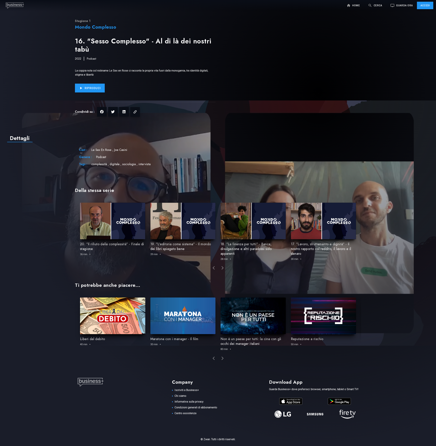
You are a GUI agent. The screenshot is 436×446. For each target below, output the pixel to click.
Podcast (91, 59)
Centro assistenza (185, 413)
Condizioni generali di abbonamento (196, 407)
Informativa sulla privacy (189, 401)
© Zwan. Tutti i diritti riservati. (218, 439)
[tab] (20, 138)
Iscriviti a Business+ (187, 390)
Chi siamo (180, 395)
